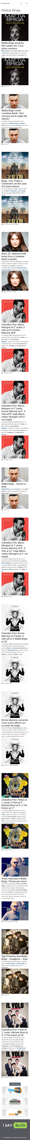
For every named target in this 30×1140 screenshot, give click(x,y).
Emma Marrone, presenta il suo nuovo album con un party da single (15, 723)
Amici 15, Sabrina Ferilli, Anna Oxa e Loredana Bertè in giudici (14, 256)
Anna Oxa (24, 270)
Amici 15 (6, 144)
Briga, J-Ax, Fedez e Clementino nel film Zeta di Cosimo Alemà (14, 184)
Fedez (3, 814)
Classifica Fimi (8, 373)
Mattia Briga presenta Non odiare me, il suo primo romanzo (13, 46)
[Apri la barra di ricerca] (21, 3)
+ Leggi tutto (15, 1084)
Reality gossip (13, 765)
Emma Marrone (12, 650)
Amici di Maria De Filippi (11, 921)
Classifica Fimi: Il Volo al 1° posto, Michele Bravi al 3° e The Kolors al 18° (15, 1032)
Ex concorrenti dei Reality (11, 224)
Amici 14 (6, 86)
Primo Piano (12, 291)
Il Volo (21, 1039)
